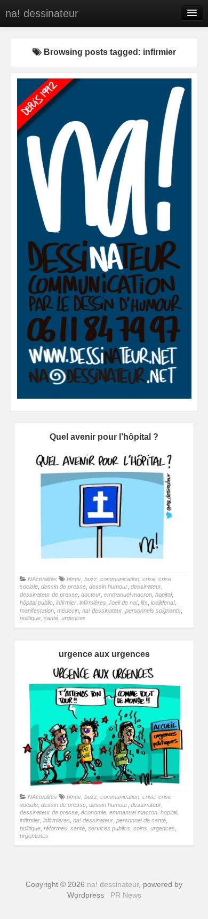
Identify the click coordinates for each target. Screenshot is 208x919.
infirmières (92, 602)
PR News (125, 895)
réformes (55, 828)
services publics (109, 828)
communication (119, 579)
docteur (91, 594)
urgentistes (34, 836)
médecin (68, 610)
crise (148, 579)
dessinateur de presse (49, 594)
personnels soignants (153, 610)
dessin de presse (63, 586)
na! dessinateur (41, 13)
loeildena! (163, 602)
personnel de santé (141, 820)
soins (140, 828)
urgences (73, 618)
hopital (163, 594)
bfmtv (74, 579)
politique (30, 618)
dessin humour (108, 586)
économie (93, 812)
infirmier (66, 602)
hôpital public (36, 602)
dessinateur (146, 586)
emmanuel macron (128, 594)
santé (51, 618)
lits (144, 602)
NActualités (42, 579)
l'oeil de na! (123, 602)
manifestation (37, 610)
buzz (90, 579)
